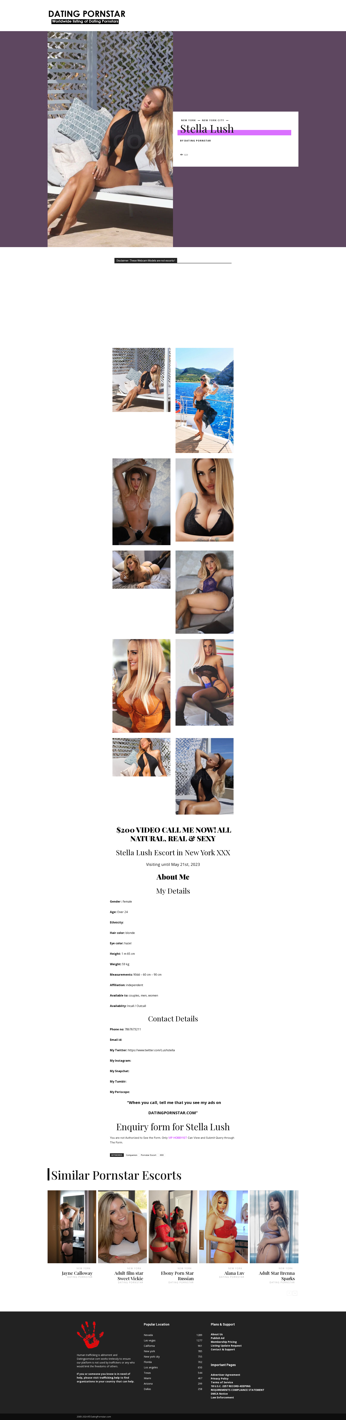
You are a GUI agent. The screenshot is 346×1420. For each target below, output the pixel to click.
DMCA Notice (219, 1393)
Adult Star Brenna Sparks (277, 1275)
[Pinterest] (200, 147)
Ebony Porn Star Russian (177, 1275)
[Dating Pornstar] (86, 18)
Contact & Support (223, 1349)
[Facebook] (183, 147)
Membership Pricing (224, 1342)
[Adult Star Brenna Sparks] (274, 1226)
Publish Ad (217, 1338)
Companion (131, 1155)
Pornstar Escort (148, 1155)
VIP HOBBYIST (177, 1137)
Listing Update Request (226, 1345)
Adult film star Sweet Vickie (128, 1275)
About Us (217, 1334)
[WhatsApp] (208, 147)
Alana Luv (234, 1273)
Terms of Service (222, 1382)
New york (188, 120)
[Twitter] (192, 147)
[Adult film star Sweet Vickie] (122, 1226)
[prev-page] (289, 1293)
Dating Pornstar (197, 140)
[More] (217, 147)
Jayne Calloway (77, 1273)
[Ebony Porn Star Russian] (173, 1226)
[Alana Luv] (223, 1226)
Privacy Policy (220, 1378)
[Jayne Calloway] (72, 1226)
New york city (213, 120)
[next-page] (295, 1293)
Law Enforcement (222, 1397)
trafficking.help (109, 1377)
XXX (162, 1155)
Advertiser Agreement (225, 1374)
